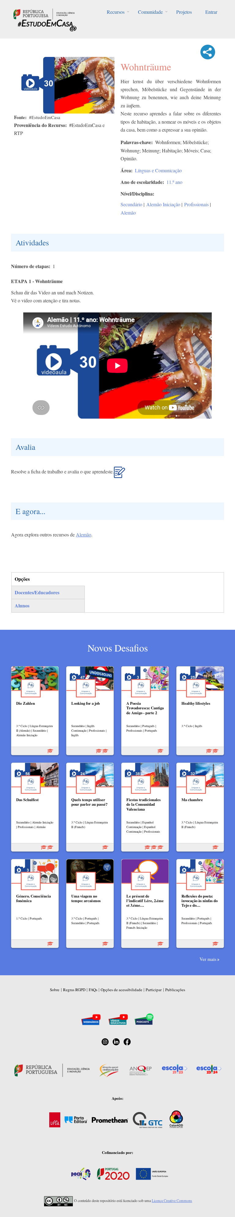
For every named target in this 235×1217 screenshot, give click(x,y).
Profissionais (196, 204)
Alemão (128, 212)
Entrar (211, 12)
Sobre (54, 989)
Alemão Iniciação (163, 204)
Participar (154, 989)
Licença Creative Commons (172, 1200)
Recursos (116, 12)
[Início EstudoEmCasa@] (44, 13)
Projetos (184, 12)
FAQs (93, 989)
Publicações (175, 989)
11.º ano (174, 182)
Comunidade (150, 12)
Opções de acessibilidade (121, 989)
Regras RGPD (74, 989)
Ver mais (208, 959)
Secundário (131, 204)
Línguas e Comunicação (158, 170)
